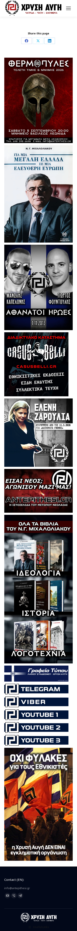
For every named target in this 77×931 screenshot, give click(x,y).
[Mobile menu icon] (68, 8)
